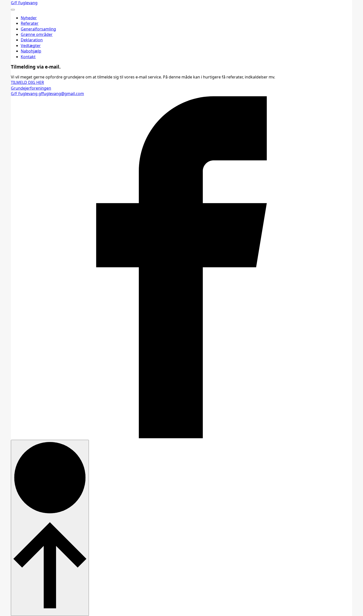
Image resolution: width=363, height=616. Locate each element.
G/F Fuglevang (24, 2)
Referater (30, 23)
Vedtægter (31, 45)
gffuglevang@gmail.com (61, 93)
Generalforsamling (38, 29)
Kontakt (28, 56)
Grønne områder (37, 34)
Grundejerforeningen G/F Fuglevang (31, 90)
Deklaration (32, 40)
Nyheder (29, 18)
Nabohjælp (31, 51)
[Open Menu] (13, 9)
